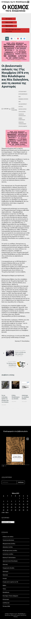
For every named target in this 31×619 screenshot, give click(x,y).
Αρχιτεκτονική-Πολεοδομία (10, 561)
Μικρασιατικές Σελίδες (9, 543)
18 (3, 507)
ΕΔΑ (20, 96)
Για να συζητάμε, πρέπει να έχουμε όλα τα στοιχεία (5, 398)
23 (23, 507)
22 (19, 507)
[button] (27, 439)
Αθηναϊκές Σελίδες (8, 547)
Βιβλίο (4, 585)
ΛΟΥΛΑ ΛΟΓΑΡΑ (22, 111)
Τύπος (4, 589)
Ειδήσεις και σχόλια (8, 536)
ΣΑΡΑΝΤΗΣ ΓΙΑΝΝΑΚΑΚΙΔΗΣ (22, 123)
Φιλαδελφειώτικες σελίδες (13, 30)
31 (27, 510)
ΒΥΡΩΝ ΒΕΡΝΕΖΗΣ (23, 94)
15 (19, 504)
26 (7, 510)
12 (7, 504)
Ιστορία (9, 18)
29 (19, 510)
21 (15, 507)
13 (11, 504)
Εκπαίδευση (6, 592)
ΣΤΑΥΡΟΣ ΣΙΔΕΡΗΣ (23, 126)
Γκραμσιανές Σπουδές (8, 568)
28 (15, 510)
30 (23, 510)
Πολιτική (9, 22)
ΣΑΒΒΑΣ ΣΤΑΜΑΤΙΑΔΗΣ (22, 119)
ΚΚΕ (20, 101)
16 (23, 504)
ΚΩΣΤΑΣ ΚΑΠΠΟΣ (22, 109)
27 (11, 510)
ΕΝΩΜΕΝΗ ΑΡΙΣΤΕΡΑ (23, 99)
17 (27, 504)
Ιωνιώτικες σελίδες (8, 554)
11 (3, 504)
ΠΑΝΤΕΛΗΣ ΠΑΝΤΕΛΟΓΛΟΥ (22, 115)
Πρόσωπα (9, 26)
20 (11, 507)
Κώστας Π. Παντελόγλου (9, 557)
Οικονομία (5, 571)
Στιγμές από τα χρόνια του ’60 (10, 582)
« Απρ (3, 512)
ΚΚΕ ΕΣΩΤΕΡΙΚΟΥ (23, 104)
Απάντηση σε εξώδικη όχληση (25, 396)
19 (7, 507)
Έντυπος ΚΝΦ (6, 606)
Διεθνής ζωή (6, 602)
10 (27, 501)
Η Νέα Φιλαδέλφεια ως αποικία (15, 396)
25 (3, 510)
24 (27, 507)
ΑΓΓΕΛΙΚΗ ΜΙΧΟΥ (22, 91)
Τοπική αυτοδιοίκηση (8, 540)
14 (15, 504)
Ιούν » (7, 512)
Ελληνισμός (6, 599)
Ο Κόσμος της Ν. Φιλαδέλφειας (14, 2)
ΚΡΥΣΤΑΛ (21, 106)
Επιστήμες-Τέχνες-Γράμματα (10, 596)
